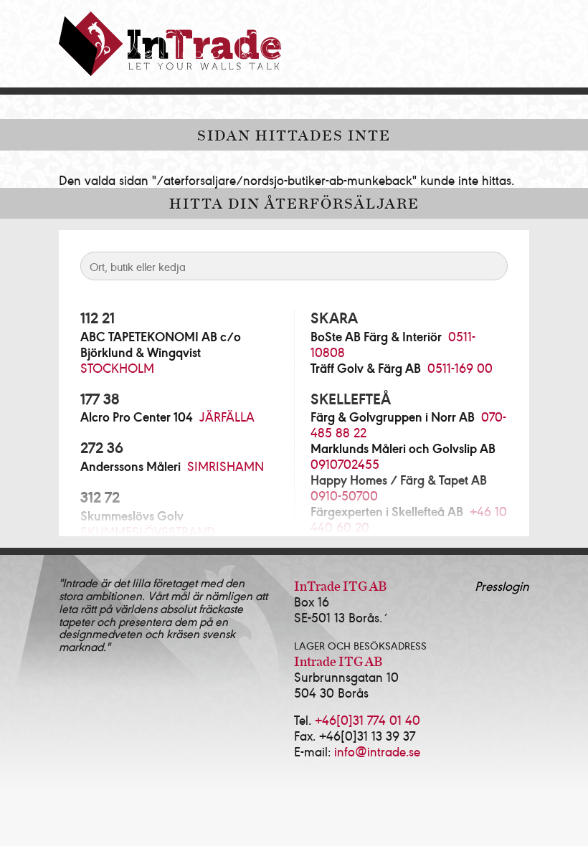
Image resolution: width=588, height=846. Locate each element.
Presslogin (502, 585)
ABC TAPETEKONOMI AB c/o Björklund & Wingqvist (160, 344)
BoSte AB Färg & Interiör (376, 336)
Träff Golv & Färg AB (365, 367)
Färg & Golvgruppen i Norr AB (392, 416)
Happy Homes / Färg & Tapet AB (398, 479)
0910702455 (344, 463)
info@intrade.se (377, 751)
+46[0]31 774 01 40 (367, 719)
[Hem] (170, 43)
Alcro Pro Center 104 (136, 416)
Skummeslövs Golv (132, 515)
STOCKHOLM (117, 367)
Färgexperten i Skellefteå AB (386, 511)
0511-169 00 (460, 367)
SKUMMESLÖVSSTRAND (147, 531)
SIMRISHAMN (225, 466)
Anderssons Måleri (130, 466)
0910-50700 (344, 495)
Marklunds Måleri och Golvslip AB (402, 448)
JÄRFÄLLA (227, 416)
